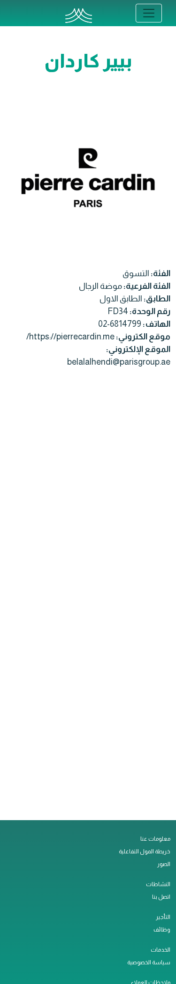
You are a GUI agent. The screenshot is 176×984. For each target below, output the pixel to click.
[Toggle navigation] (149, 13)
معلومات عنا (155, 839)
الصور (163, 864)
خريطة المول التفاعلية (144, 851)
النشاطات (158, 884)
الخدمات (160, 950)
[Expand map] (88, 600)
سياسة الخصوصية (148, 962)
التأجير (163, 917)
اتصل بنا (161, 897)
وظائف (161, 929)
